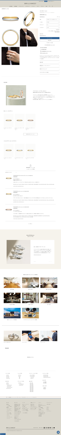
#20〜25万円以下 (45, 56)
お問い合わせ (41, 427)
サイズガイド (57, 29)
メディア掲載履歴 (41, 407)
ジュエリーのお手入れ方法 (17, 419)
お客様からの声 (32, 405)
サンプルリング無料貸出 (25, 410)
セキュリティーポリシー (41, 411)
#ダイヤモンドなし (56, 55)
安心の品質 (23, 406)
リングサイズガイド (16, 421)
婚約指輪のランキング (17, 406)
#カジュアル (49, 55)
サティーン (32, 378)
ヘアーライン (32, 377)
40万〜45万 (31, 390)
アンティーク (8, 378)
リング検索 (8, 405)
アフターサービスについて (37, 254)
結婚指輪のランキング (17, 410)
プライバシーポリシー (41, 410)
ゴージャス (7, 377)
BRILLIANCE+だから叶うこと (42, 405)
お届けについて (24, 405)
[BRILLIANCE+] (30, 3)
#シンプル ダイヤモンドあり (42, 184)
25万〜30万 (31, 387)
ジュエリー (7, 411)
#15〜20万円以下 (36, 184)
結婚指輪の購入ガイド (17, 409)
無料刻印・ (45, 65)
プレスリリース (41, 408)
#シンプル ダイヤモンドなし (46, 215)
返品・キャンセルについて (25, 404)
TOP (6, 397)
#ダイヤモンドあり (31, 184)
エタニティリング (9, 410)
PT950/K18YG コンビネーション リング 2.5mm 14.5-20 (21, 191)
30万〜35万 (31, 388)
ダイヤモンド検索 (9, 406)
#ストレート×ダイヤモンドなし (49, 57)
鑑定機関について (16, 418)
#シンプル (46, 55)
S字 (19, 377)
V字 (19, 378)
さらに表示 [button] (42, 58)
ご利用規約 (40, 409)
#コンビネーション (42, 55)
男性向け (44, 388)
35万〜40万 (31, 389)
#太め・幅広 (41, 56)
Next (51, 261)
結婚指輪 (7, 407)
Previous (49, 261)
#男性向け (49, 56)
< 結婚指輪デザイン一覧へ (5, 8)
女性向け (44, 387)
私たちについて (40, 404)
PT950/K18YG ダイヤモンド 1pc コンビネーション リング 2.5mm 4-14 (23, 175)
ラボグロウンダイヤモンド (46, 377)
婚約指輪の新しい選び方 (17, 404)
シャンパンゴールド (9, 387)
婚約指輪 (7, 404)
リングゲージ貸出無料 (25, 409)
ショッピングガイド (16, 420)
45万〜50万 (31, 391)
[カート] (52, 6)
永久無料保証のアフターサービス (46, 51)
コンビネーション (8, 388)
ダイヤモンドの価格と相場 (17, 411)
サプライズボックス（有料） (44, 72)
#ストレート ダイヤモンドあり (50, 184)
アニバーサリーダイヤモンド (33, 407)
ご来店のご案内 (48, 404)
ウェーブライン (9, 409)
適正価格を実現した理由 (17, 408)
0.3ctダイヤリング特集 (33, 408)
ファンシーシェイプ (32, 409)
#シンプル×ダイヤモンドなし (55, 56)
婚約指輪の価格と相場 (17, 405)
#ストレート (52, 55)
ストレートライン (9, 408)
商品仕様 (41, 62)
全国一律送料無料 (44, 47)
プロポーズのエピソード (33, 406)
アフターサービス (24, 407)
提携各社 (40, 406)
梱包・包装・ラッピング (25, 408)
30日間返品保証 (43, 49)
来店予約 (46, 1)
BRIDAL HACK (32, 404)
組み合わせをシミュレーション (30, 134)
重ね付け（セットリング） (17, 407)
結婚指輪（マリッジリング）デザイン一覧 (14, 397)
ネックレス (8, 418)
